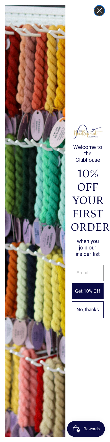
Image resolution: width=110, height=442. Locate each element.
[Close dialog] (99, 10)
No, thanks (88, 309)
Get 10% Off (87, 291)
